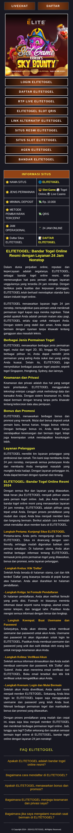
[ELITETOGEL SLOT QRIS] (36, 111)
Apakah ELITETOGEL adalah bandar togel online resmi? (36, 762)
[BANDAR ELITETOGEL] (36, 159)
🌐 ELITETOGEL (49, 182)
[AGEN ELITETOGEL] (36, 150)
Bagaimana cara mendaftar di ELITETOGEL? (36, 775)
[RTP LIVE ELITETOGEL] (36, 101)
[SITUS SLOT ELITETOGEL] (36, 140)
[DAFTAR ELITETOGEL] (36, 92)
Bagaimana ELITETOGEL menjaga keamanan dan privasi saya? (36, 801)
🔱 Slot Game (47, 189)
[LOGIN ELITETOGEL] (36, 82)
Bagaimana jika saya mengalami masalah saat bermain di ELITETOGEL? (36, 815)
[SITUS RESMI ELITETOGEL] (36, 130)
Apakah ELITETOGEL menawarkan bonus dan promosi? (36, 787)
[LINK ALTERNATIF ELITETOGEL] (36, 121)
